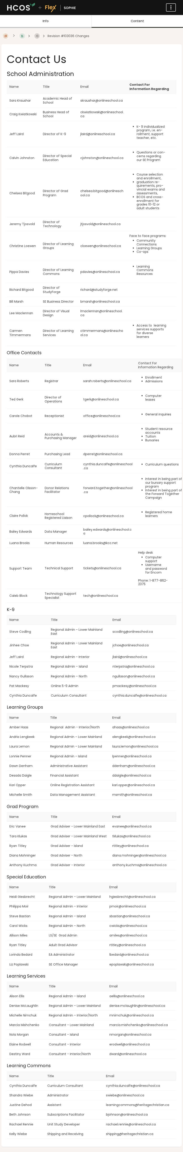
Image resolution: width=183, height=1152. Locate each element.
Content (137, 21)
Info (46, 21)
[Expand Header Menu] (171, 7)
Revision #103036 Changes (68, 36)
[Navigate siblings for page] (14, 35)
